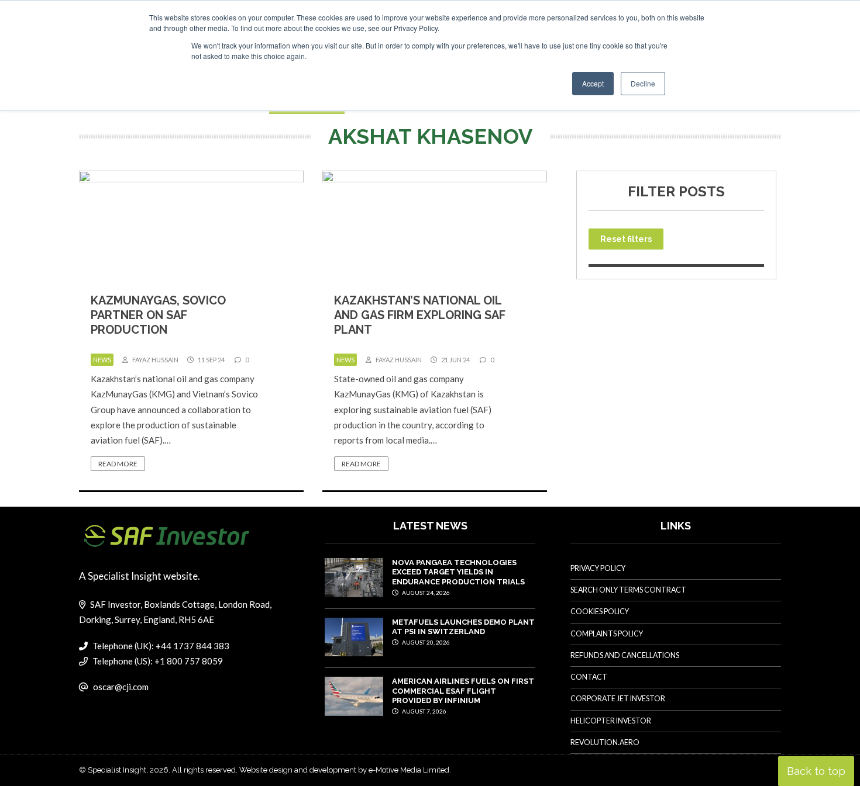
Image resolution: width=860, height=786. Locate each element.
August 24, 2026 (425, 592)
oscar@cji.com (121, 686)
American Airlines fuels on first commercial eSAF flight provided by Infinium (463, 691)
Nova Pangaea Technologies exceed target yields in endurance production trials (458, 572)
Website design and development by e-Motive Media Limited (344, 770)
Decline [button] (643, 83)
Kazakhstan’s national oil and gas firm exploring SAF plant (419, 315)
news (102, 359)
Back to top (816, 771)
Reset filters (626, 239)
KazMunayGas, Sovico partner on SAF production (158, 315)
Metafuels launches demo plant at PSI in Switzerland (463, 627)
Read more (117, 463)
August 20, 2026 (425, 642)
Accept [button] (593, 83)
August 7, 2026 (423, 711)
